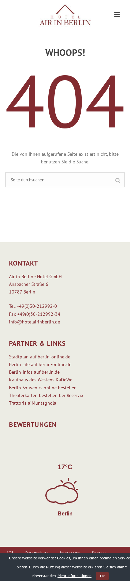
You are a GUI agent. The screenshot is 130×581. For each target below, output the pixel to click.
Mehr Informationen (75, 575)
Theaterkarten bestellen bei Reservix (46, 395)
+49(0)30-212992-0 (37, 306)
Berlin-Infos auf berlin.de (34, 372)
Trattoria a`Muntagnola (32, 403)
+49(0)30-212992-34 (38, 314)
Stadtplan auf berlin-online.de (39, 357)
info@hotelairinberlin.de (34, 322)
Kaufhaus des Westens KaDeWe (40, 380)
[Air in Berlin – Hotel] (65, 15)
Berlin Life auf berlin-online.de (40, 364)
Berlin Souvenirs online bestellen (43, 388)
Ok (102, 575)
